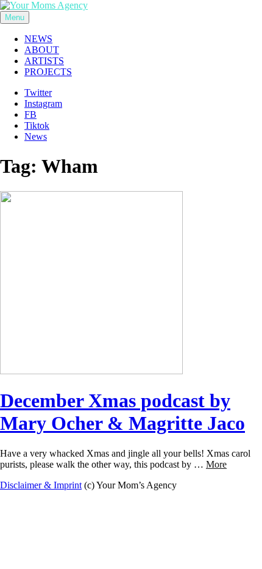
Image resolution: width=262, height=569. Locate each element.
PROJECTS (48, 72)
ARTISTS (44, 61)
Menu (14, 17)
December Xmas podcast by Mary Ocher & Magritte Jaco (122, 412)
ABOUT (41, 50)
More (216, 464)
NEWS (38, 39)
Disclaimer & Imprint (41, 485)
